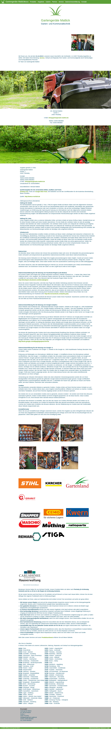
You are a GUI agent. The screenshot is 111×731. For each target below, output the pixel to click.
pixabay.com (24, 191)
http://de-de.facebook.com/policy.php (56, 293)
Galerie (48, 2)
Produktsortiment (47, 637)
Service (61, 2)
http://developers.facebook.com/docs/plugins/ (33, 280)
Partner (54, 2)
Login (108, 727)
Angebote (41, 2)
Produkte (33, 2)
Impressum (103, 727)
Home (26, 2)
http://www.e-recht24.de (32, 196)
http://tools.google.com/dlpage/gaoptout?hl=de (33, 341)
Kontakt (84, 2)
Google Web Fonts (41, 191)
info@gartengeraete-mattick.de (58, 117)
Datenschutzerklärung (72, 2)
